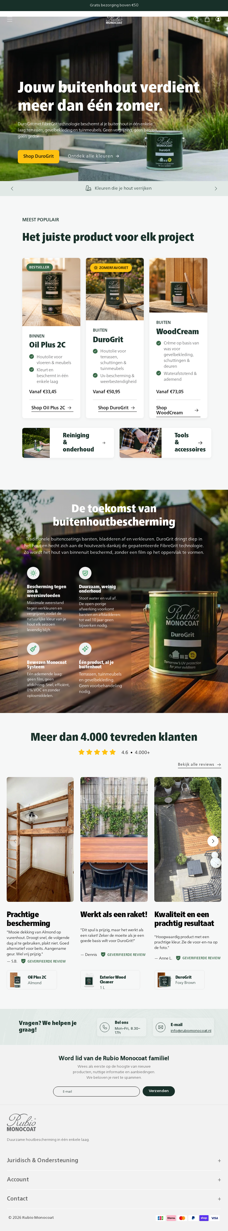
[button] (10, 19)
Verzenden (159, 1091)
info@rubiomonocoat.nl (191, 1030)
